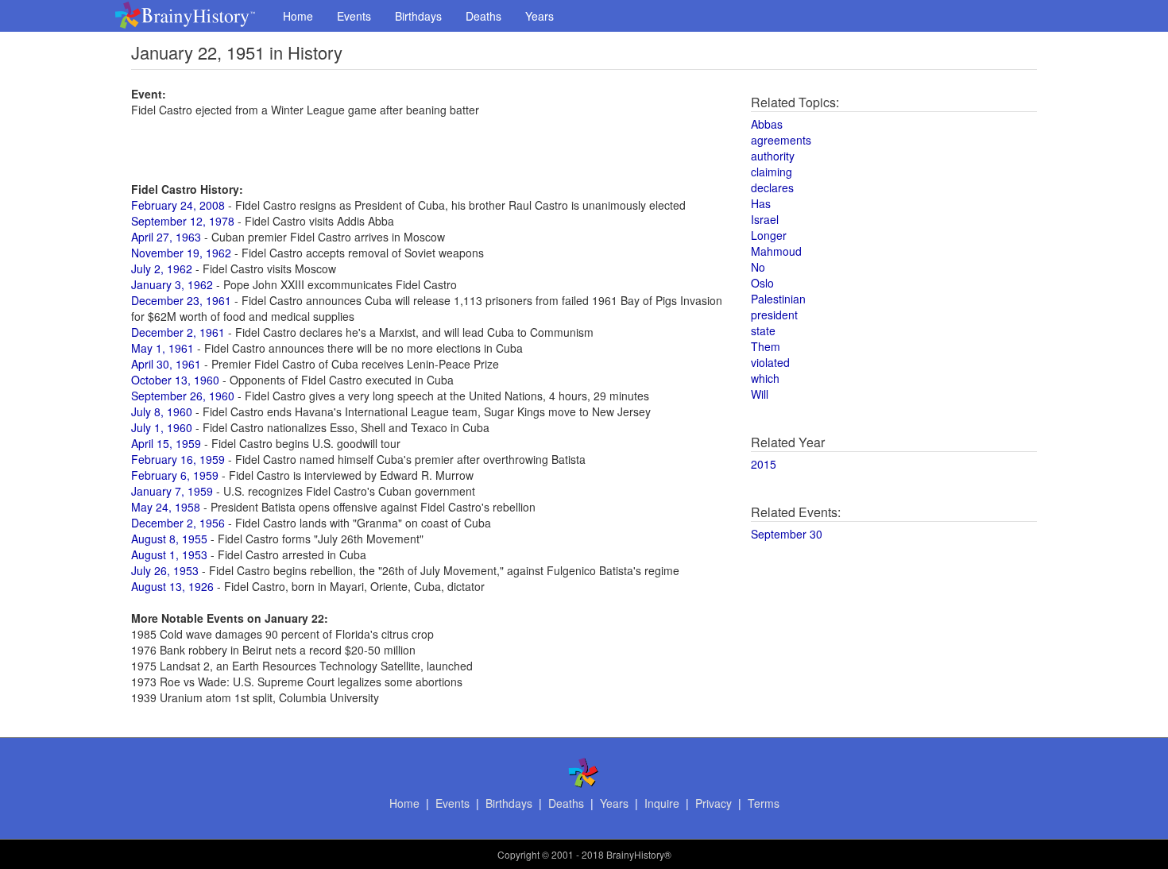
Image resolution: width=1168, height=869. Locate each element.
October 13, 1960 (175, 380)
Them (765, 346)
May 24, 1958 (165, 507)
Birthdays (418, 16)
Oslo (762, 283)
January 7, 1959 (172, 491)
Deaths (483, 16)
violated (770, 362)
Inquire (661, 803)
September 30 (786, 534)
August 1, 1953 (169, 554)
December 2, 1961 (178, 332)
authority (773, 156)
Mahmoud (776, 251)
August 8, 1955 (169, 539)
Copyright (518, 854)
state (763, 330)
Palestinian (778, 299)
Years (539, 16)
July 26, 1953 (165, 570)
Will (759, 394)
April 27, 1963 (166, 237)
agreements (781, 140)
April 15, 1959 (166, 443)
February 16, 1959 (178, 459)
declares (772, 187)
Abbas (767, 124)
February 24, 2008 (178, 205)
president (774, 314)
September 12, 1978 (182, 221)
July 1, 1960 (161, 427)
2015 (763, 464)
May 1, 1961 (162, 348)
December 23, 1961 (181, 300)
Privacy (713, 803)
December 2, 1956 (178, 523)
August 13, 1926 (172, 586)
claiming (771, 172)
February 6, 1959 (175, 475)
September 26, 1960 (182, 396)
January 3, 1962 (172, 284)
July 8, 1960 (161, 411)
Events (354, 16)
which (765, 378)
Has (761, 203)
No (758, 267)
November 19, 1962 (181, 253)
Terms (763, 803)
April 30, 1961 (166, 364)
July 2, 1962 (161, 268)
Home (298, 16)
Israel (765, 219)
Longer (769, 235)
